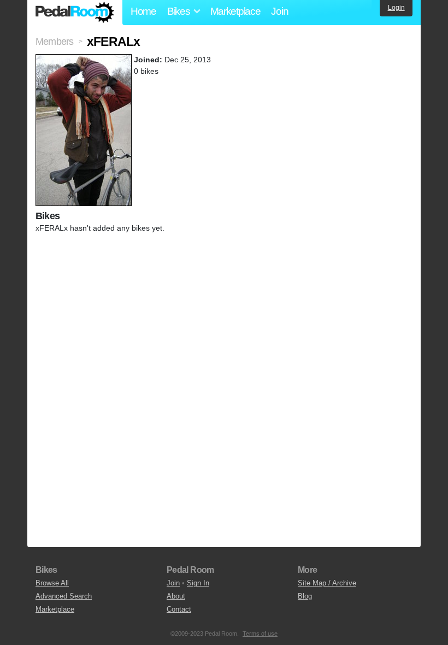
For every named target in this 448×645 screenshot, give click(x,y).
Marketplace (235, 11)
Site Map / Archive (327, 583)
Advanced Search (64, 596)
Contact (179, 609)
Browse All (52, 583)
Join (279, 11)
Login (396, 7)
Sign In (198, 583)
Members (54, 41)
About (176, 596)
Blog (305, 596)
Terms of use (260, 633)
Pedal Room (75, 13)
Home (143, 11)
